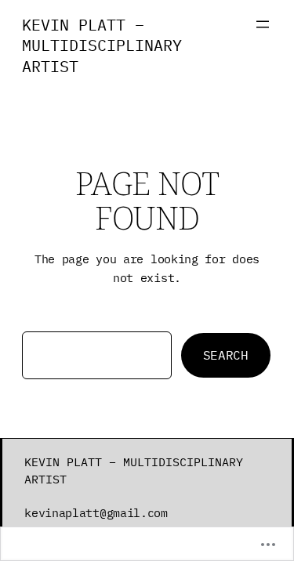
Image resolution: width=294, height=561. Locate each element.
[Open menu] (262, 24)
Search (226, 355)
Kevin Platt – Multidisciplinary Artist (102, 45)
